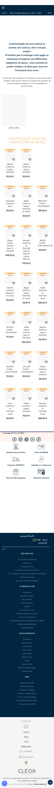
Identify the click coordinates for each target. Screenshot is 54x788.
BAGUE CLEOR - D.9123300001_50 (45, 243)
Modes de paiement (27, 683)
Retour (49, 13)
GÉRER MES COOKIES (29, 781)
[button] (5, 783)
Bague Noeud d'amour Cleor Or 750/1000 (10, 245)
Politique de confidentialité (27, 624)
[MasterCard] (26, 747)
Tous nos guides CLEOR (27, 704)
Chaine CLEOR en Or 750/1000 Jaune (43, 293)
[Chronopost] (26, 758)
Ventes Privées (27, 657)
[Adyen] (26, 722)
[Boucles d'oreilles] (14, 110)
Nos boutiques (27, 599)
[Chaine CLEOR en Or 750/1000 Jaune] (42, 278)
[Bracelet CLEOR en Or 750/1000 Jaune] (42, 394)
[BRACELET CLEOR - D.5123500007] (42, 191)
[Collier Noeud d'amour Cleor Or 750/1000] (26, 317)
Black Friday (27, 653)
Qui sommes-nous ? (27, 596)
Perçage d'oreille (27, 566)
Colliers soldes (27, 671)
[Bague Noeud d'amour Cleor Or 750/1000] (10, 231)
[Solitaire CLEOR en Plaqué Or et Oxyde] (10, 278)
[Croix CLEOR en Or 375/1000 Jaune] (10, 394)
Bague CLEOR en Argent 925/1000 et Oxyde (26, 206)
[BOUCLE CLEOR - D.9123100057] (10, 317)
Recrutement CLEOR (27, 610)
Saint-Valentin (27, 646)
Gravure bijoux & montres (27, 559)
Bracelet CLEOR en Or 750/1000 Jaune (43, 408)
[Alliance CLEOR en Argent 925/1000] (10, 154)
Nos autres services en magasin (27, 581)
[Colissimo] (26, 752)
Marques (27, 606)
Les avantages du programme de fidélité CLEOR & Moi (27, 574)
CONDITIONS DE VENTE (20, 778)
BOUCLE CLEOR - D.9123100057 (11, 329)
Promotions (27, 639)
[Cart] (49, 7)
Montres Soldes (27, 664)
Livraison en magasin (27, 690)
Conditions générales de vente (27, 614)
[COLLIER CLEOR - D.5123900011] (26, 357)
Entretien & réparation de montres (27, 570)
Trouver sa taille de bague (27, 697)
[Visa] (26, 737)
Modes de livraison (27, 686)
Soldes (27, 661)
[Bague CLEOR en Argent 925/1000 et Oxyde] (26, 191)
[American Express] (26, 742)
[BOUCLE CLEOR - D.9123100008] (10, 357)
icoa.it (30, 784)
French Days (27, 650)
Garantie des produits (27, 577)
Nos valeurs (27, 592)
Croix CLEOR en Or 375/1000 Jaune (10, 408)
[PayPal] (26, 733)
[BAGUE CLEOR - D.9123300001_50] (42, 231)
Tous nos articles (27, 603)
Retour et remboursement (27, 693)
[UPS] (26, 762)
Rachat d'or (27, 563)
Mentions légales (27, 628)
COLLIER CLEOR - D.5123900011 (27, 369)
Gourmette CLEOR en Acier (10, 203)
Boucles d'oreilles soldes (27, 668)
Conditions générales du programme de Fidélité (27, 621)
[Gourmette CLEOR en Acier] (10, 191)
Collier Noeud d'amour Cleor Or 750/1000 (26, 332)
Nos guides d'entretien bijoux (27, 700)
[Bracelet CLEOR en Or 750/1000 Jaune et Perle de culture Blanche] (26, 231)
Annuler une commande (27, 617)
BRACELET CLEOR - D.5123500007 (44, 203)
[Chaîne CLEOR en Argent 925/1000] (42, 357)
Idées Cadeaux (27, 643)
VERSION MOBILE (39, 784)
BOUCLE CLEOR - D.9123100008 (11, 369)
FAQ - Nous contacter (42, 541)
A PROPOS (6, 778)
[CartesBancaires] (26, 728)
